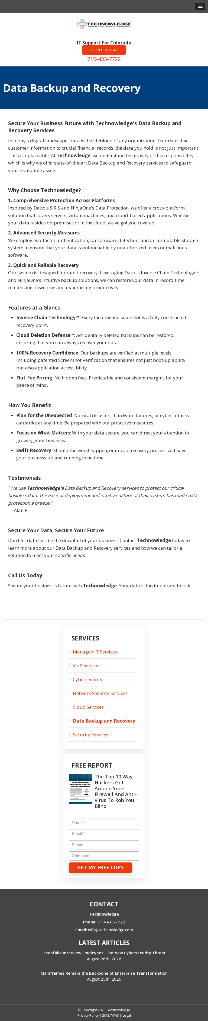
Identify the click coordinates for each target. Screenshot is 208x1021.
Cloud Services (88, 707)
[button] (200, 6)
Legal (126, 1015)
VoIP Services (86, 665)
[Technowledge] (104, 23)
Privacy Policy (88, 1015)
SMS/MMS (110, 1015)
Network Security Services (100, 693)
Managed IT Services (95, 652)
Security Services (90, 735)
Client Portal (104, 49)
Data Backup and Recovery (104, 721)
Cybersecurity (87, 679)
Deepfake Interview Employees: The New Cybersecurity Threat (104, 952)
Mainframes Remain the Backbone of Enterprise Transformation (104, 973)
